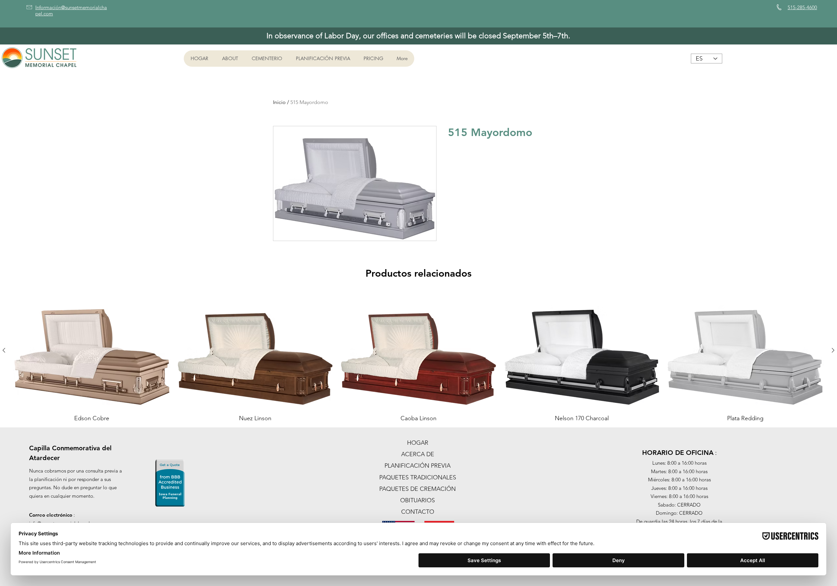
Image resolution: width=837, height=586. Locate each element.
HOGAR (417, 442)
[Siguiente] (833, 350)
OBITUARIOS (417, 500)
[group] (418, 356)
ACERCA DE (417, 454)
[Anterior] (4, 350)
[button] (230, 58)
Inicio (279, 102)
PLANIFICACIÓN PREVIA (417, 465)
